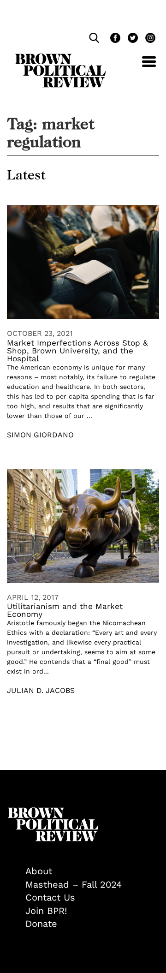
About (38, 871)
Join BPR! (46, 910)
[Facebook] (114, 39)
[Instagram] (148, 39)
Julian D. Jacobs (41, 690)
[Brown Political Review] (60, 57)
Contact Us (50, 897)
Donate (41, 923)
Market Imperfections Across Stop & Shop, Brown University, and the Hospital (77, 350)
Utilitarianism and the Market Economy (65, 610)
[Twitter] (132, 39)
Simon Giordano (40, 434)
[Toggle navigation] (142, 67)
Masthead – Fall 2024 (73, 884)
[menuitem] (92, 871)
